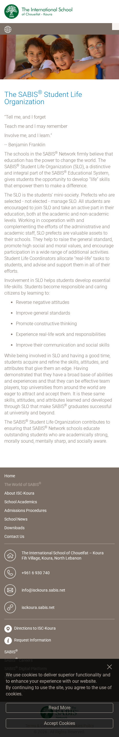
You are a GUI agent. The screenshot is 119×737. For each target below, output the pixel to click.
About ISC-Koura (19, 493)
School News (15, 519)
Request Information (32, 640)
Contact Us (14, 536)
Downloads (14, 527)
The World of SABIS (22, 484)
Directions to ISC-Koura (34, 628)
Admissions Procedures (25, 510)
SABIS (11, 651)
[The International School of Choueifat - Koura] (38, 11)
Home (9, 476)
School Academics (20, 502)
